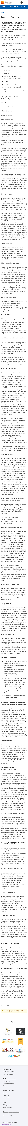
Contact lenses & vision (9, 1079)
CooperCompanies (6, 1124)
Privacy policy (7, 1105)
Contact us (6, 1095)
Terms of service (7, 1107)
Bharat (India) (22, 2)
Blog (4, 1086)
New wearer (6, 1081)
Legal (4, 1102)
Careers (5, 1093)
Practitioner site (7, 1116)
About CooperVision (8, 1091)
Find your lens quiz (8, 1074)
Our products (7, 1069)
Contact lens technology (10, 1072)
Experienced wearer (8, 1083)
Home (2, 12)
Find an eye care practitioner (11, 1112)
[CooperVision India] (14, 2)
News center (6, 1098)
